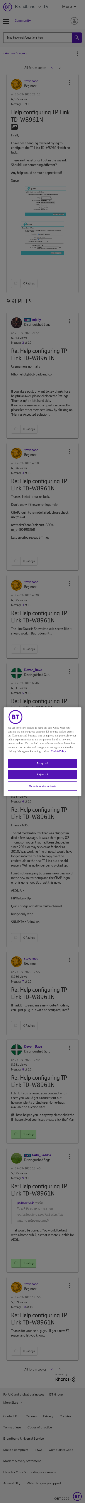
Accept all (42, 763)
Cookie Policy (58, 751)
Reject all (42, 774)
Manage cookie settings (42, 786)
